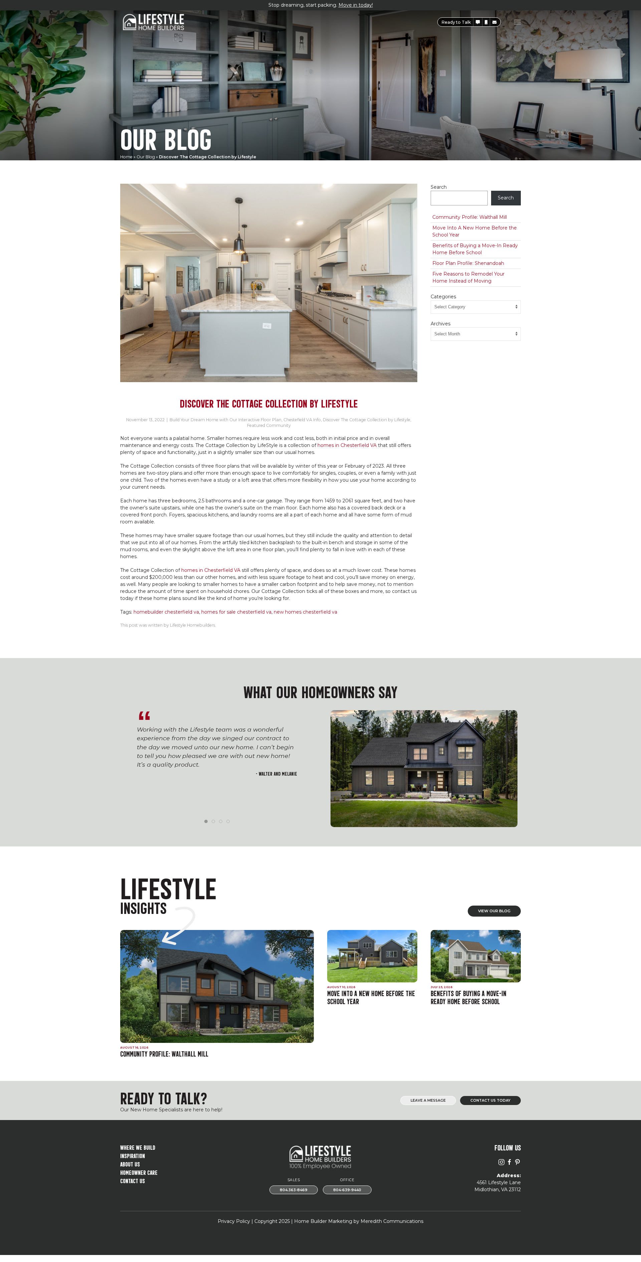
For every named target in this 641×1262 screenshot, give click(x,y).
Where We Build (137, 1146)
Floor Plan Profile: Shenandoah (468, 263)
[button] (478, 22)
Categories (443, 297)
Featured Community (269, 425)
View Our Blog (494, 911)
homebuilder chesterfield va (166, 612)
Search (439, 187)
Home (126, 156)
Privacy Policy (234, 1221)
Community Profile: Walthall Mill (469, 217)
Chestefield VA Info (302, 419)
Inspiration (132, 1155)
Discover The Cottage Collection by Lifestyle (366, 419)
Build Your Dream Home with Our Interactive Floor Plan (225, 419)
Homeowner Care (139, 1171)
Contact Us (132, 1180)
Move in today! (356, 5)
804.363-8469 (293, 1190)
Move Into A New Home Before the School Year (474, 231)
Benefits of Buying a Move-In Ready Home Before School (475, 249)
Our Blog (146, 156)
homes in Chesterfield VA (347, 445)
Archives (440, 324)
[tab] (206, 821)
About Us (130, 1163)
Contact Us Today (490, 1100)
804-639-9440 (347, 1190)
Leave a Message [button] (428, 1100)
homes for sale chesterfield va (236, 612)
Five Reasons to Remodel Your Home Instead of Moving (468, 277)
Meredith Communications (392, 1221)
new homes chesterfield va (305, 612)
